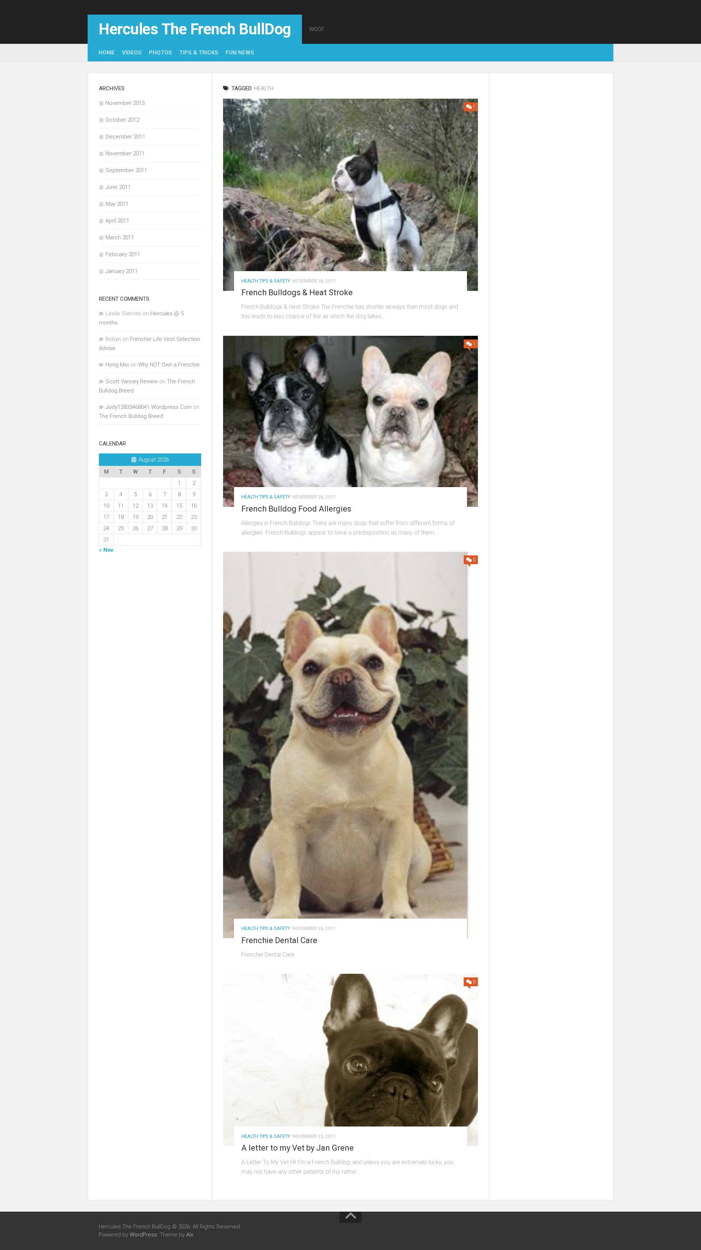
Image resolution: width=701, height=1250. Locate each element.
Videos (132, 52)
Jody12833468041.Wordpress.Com (149, 407)
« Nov (106, 550)
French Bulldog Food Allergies (296, 508)
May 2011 (117, 204)
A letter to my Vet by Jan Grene (297, 1147)
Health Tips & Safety (265, 281)
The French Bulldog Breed (131, 416)
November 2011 (125, 153)
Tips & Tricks (198, 52)
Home (107, 52)
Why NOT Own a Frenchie (169, 364)
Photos (160, 52)
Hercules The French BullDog (195, 29)
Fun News (240, 52)
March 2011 (120, 237)
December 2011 (125, 136)
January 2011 (122, 271)
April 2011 (117, 220)
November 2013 (125, 103)
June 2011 (118, 187)
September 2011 (126, 170)
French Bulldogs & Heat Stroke (297, 292)
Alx (189, 1234)
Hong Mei (117, 364)
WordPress (143, 1234)
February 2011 (123, 254)
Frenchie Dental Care (279, 940)
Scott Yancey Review (132, 381)
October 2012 (122, 120)
